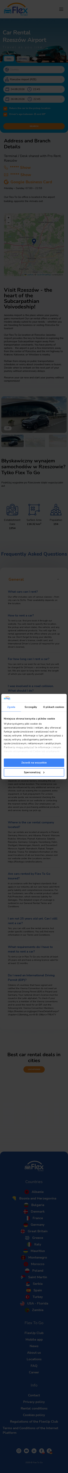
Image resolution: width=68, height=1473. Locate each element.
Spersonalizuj (32, 772)
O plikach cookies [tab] (53, 707)
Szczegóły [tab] (31, 707)
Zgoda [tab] (11, 707)
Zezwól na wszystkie (34, 762)
